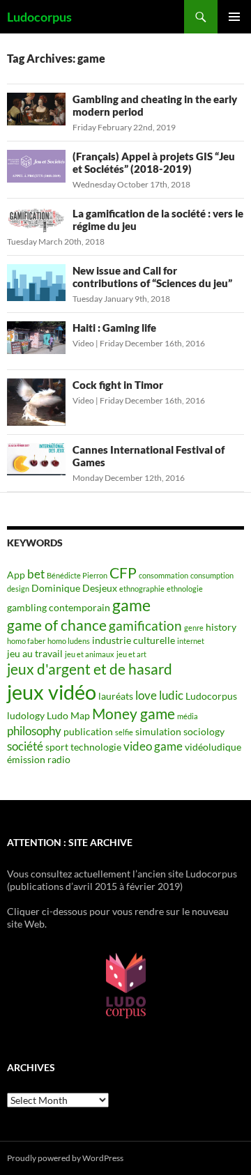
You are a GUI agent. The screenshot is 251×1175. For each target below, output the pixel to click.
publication (88, 731)
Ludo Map (68, 715)
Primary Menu (234, 16)
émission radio (38, 759)
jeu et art (131, 654)
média (187, 716)
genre (194, 627)
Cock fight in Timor (118, 384)
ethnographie (142, 588)
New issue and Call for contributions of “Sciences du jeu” (152, 276)
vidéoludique (213, 747)
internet (190, 640)
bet (36, 574)
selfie (124, 732)
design (18, 588)
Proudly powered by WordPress (65, 1158)
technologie (95, 747)
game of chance (57, 625)
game (131, 605)
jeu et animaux (89, 654)
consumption (212, 575)
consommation (163, 575)
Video (83, 343)
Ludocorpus (39, 16)
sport (56, 747)
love (146, 695)
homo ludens (68, 640)
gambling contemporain (58, 607)
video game (153, 746)
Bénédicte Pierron (77, 575)
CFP (123, 573)
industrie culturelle (133, 640)
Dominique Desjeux (74, 588)
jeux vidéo (51, 691)
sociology (204, 731)
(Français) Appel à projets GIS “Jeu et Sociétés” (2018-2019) (154, 162)
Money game (133, 713)
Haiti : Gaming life (114, 327)
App (16, 575)
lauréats (115, 696)
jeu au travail (35, 653)
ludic (171, 695)
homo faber (26, 640)
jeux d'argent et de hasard (89, 669)
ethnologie (185, 588)
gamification (145, 625)
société (25, 746)
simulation (158, 731)
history (221, 627)
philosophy (34, 730)
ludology (26, 715)
